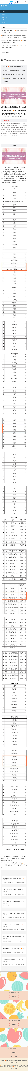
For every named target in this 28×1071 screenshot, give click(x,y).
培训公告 (4, 14)
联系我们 (4, 22)
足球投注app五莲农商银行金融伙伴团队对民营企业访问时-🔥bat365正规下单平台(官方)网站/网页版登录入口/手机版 (13, 859)
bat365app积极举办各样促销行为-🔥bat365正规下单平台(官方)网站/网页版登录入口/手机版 (14, 865)
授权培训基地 (4, 17)
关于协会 (4, 9)
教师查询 (4, 19)
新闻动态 (4, 11)
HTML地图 (15, 1062)
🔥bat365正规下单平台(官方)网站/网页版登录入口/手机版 (15, 60)
